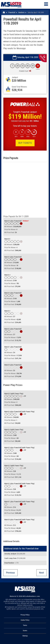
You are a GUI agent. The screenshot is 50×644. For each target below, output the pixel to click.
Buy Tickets (25, 142)
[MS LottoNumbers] (11, 1)
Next (41, 572)
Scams (25, 631)
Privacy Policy (25, 615)
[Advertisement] (25, 188)
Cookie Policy (25, 620)
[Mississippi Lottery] (4, 12)
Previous (10, 572)
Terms (25, 625)
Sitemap (25, 636)
